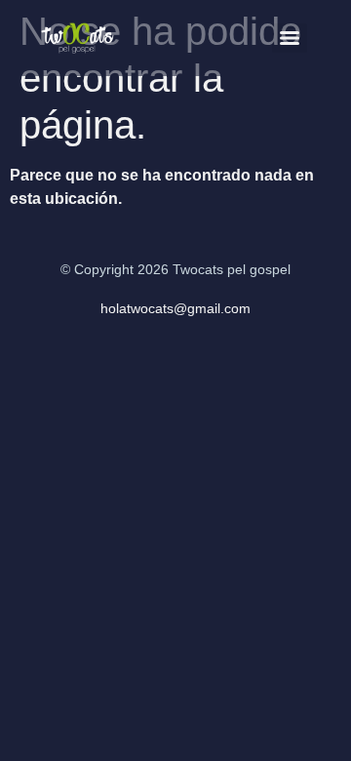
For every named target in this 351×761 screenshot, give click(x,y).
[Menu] (289, 38)
